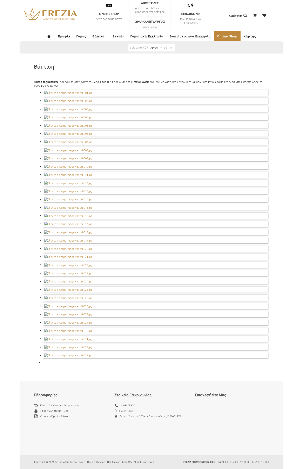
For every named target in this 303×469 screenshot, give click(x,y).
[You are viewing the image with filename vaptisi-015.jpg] (68, 207)
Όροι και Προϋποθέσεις (54, 416)
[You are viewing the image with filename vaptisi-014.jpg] (68, 199)
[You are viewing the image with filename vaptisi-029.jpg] (68, 322)
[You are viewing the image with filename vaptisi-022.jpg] (68, 264)
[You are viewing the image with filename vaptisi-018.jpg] (68, 232)
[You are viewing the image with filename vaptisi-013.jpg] (68, 190)
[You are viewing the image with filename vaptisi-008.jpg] (68, 149)
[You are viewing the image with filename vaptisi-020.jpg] (68, 248)
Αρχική (154, 47)
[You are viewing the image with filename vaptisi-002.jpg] (68, 100)
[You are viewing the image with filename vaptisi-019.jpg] (68, 240)
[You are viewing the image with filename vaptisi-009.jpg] (68, 158)
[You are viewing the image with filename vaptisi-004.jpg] (68, 116)
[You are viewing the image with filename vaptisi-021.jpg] (68, 256)
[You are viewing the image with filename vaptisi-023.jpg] (68, 272)
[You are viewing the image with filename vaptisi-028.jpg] (68, 314)
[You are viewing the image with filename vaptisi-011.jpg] (68, 174)
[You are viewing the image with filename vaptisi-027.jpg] (68, 305)
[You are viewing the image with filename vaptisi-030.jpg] (68, 330)
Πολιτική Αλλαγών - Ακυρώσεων (59, 405)
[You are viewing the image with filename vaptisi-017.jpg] (68, 223)
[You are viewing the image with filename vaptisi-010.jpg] (68, 166)
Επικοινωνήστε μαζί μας (54, 410)
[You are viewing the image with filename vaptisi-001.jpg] (68, 92)
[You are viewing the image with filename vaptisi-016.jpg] (68, 215)
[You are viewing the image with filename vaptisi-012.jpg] (68, 182)
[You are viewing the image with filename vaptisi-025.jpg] (68, 289)
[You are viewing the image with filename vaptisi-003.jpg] (68, 108)
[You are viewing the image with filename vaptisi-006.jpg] (68, 133)
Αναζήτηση (236, 15)
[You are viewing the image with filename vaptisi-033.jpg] (68, 355)
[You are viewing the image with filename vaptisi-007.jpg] (68, 141)
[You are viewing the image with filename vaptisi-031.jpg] (68, 338)
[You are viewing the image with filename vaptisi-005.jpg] (68, 125)
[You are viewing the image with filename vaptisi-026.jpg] (68, 297)
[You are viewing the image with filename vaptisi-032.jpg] (68, 346)
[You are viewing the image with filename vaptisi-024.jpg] (68, 281)
